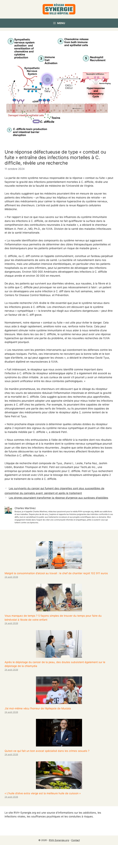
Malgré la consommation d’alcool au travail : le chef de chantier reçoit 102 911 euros (56, 573)
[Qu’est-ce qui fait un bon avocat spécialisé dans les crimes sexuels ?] (59, 744)
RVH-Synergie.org (59, 840)
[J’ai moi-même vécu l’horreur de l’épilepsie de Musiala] (59, 702)
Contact (75, 840)
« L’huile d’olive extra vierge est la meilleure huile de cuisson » (43, 793)
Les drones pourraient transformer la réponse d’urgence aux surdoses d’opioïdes (58, 497)
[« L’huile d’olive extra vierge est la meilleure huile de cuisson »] (59, 786)
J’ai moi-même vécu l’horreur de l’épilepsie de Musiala (38, 708)
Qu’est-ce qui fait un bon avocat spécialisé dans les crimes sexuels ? (47, 750)
